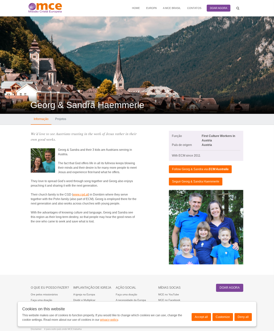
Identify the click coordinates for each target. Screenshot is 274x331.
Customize (223, 316)
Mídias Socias (169, 287)
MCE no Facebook (169, 300)
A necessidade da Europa (131, 300)
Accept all (201, 316)
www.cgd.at (80, 194)
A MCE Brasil (172, 8)
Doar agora (218, 8)
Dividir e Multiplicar (84, 300)
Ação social (126, 287)
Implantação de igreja (92, 287)
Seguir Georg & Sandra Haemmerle (195, 181)
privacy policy (109, 319)
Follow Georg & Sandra (200, 169)
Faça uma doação (41, 300)
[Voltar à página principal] (54, 8)
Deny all (243, 316)
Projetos (60, 119)
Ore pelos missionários (44, 294)
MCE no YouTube (168, 294)
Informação (41, 119)
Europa (151, 8)
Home (136, 8)
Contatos (194, 8)
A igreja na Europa (84, 294)
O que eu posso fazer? (50, 287)
